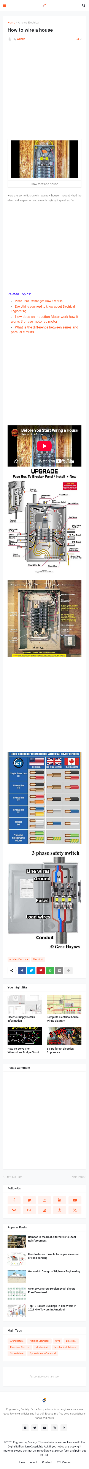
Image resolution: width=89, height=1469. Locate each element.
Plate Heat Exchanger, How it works (38, 301)
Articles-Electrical (28, 22)
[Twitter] (31, 970)
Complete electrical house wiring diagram (63, 1018)
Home (11, 22)
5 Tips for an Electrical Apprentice (60, 1050)
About (33, 1462)
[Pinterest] (41, 970)
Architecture (17, 1341)
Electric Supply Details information (21, 1018)
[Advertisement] (44, 94)
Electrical (38, 959)
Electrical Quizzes (19, 1347)
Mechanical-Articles (65, 1347)
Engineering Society (25, 1442)
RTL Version (64, 1462)
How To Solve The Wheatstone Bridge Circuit (24, 1050)
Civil (57, 1341)
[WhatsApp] (50, 970)
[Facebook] (22, 970)
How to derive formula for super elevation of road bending (53, 1256)
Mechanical (42, 1347)
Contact (47, 1462)
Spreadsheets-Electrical (43, 1353)
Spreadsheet (17, 1353)
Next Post (78, 1176)
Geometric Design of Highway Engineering (54, 1271)
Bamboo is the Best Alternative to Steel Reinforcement (52, 1238)
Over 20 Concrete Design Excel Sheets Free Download (51, 1290)
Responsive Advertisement (44, 1376)
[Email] (59, 970)
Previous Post (13, 1176)
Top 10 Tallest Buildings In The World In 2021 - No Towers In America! (52, 1307)
